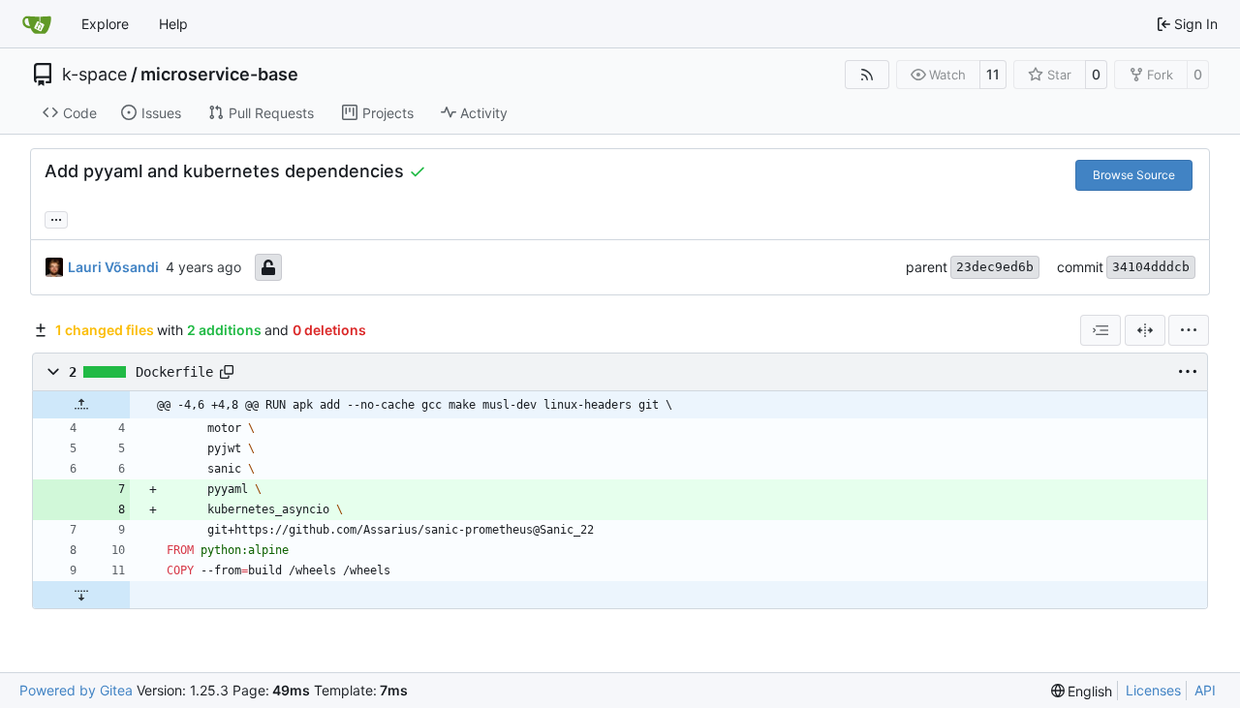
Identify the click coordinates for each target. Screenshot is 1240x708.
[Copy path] (226, 371)
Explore (105, 23)
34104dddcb (1151, 267)
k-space (94, 74)
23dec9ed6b (995, 267)
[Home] (37, 24)
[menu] (1188, 330)
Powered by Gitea (76, 690)
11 (993, 74)
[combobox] (1100, 330)
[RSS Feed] (867, 74)
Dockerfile (174, 372)
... (56, 217)
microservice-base (219, 74)
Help (173, 23)
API (1205, 690)
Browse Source (1134, 175)
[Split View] (1145, 330)
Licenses (1153, 690)
